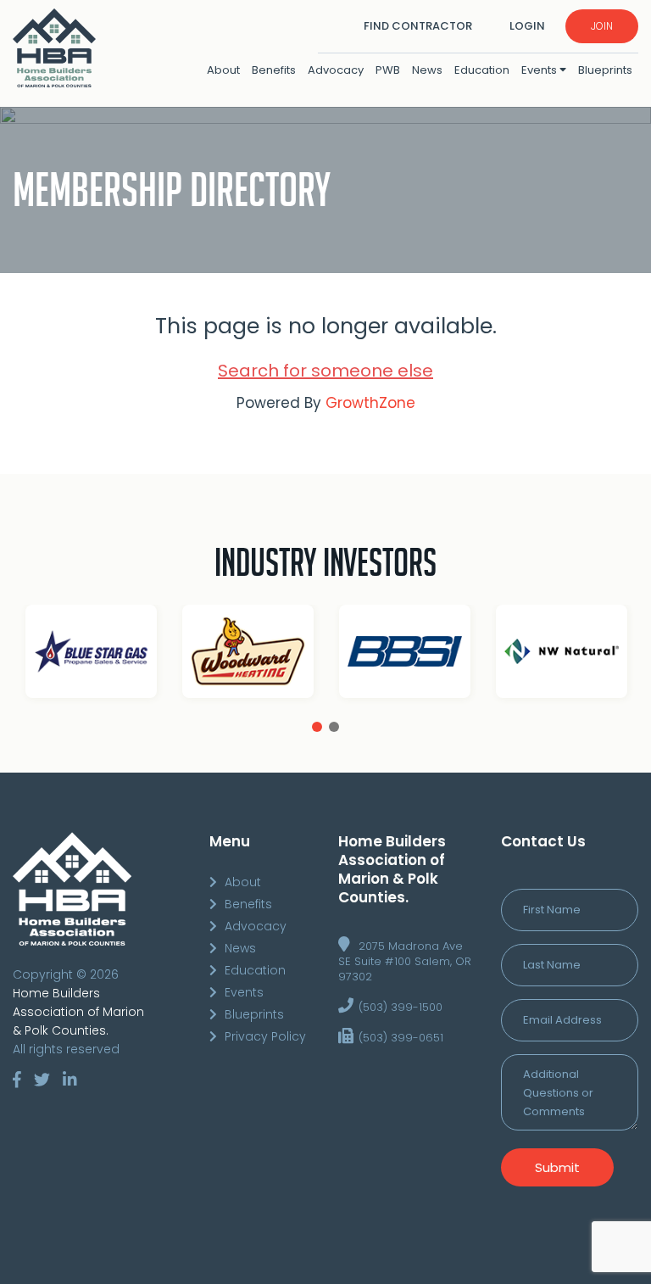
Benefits (274, 70)
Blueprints (605, 70)
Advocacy (336, 70)
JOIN (602, 26)
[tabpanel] (210, 655)
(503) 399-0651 (401, 1038)
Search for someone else (325, 370)
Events (540, 70)
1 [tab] (317, 727)
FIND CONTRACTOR (418, 26)
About (223, 70)
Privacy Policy (265, 1036)
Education (481, 70)
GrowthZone (370, 403)
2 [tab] (334, 727)
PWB (388, 70)
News (427, 70)
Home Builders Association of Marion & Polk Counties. (78, 1012)
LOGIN (527, 26)
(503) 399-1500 (400, 1007)
